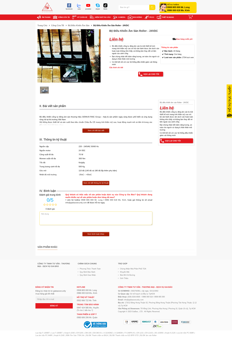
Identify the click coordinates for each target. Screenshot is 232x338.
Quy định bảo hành (87, 272)
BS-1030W (159, 333)
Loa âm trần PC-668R (185, 333)
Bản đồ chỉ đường (127, 275)
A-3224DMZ (108, 333)
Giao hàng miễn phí (184, 39)
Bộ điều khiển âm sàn (78, 25)
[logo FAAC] (135, 322)
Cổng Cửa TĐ (57, 25)
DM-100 (88, 333)
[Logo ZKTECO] (157, 326)
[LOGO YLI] (156, 322)
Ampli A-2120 (170, 333)
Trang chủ (42, 25)
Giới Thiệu (124, 278)
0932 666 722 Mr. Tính (86, 300)
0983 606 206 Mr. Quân (87, 317)
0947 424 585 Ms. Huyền (88, 307)
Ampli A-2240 (59, 335)
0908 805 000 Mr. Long (178, 7)
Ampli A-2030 (69, 333)
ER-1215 (140, 333)
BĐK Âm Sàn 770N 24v (75, 335)
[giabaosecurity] (47, 7)
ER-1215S (149, 333)
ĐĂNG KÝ (54, 306)
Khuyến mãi (124, 272)
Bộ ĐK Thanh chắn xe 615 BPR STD (124, 335)
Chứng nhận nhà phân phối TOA (133, 269)
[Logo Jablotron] (164, 322)
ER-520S (79, 333)
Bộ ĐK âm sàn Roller (148, 335)
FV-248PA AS (129, 333)
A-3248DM (119, 333)
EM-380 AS (97, 333)
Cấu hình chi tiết (116, 68)
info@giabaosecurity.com (76, 203)
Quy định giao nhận (88, 275)
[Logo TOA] (127, 322)
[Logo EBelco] (146, 322)
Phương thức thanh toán (90, 269)
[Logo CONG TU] (185, 322)
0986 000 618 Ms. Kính (178, 10)
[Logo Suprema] (175, 322)
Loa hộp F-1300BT (42, 333)
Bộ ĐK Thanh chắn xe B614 (97, 335)
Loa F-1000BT (57, 333)
